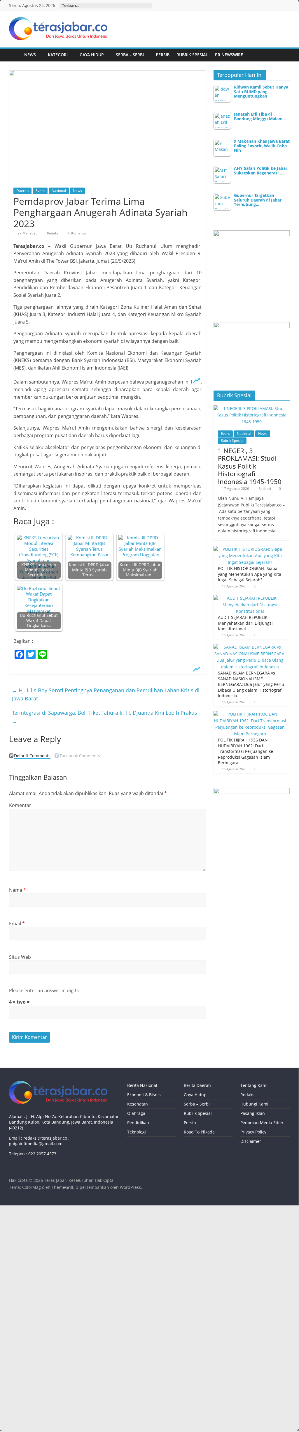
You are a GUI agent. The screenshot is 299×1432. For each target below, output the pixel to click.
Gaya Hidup (92, 54)
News (30, 54)
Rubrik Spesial (192, 54)
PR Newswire (229, 54)
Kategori (58, 54)
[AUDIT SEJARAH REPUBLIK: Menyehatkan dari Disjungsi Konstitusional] (250, 598)
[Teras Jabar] (15, 55)
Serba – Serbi (130, 54)
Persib (162, 54)
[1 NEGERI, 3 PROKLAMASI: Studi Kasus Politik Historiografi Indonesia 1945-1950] (252, 408)
